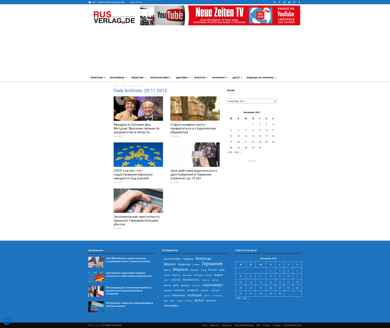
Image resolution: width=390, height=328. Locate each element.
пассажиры (215, 290)
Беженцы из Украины (260, 77)
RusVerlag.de (95, 325)
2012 (124, 86)
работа (207, 295)
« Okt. (230, 152)
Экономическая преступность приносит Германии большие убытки (137, 220)
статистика (217, 295)
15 (253, 135)
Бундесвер (184, 264)
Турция (167, 275)
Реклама (277, 325)
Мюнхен (195, 270)
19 (231, 141)
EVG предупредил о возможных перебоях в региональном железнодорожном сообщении (128, 290)
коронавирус (213, 284)
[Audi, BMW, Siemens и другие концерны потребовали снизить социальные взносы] (96, 262)
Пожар (203, 270)
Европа (167, 270)
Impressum (227, 325)
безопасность (191, 279)
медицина (168, 290)
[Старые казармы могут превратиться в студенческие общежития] (195, 108)
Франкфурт (219, 77)
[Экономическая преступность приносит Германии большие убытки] (138, 200)
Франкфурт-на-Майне (203, 275)
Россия (212, 269)
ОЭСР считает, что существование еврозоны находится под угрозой (133, 174)
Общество (137, 77)
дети (176, 285)
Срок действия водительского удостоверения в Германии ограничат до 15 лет (193, 174)
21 (246, 141)
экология (211, 300)
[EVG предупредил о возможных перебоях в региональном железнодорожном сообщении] (96, 291)
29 (253, 147)
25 (273, 141)
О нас (204, 325)
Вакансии (214, 325)
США (222, 269)
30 (260, 147)
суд (165, 300)
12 (231, 135)
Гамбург (196, 264)
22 (253, 141)
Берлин (170, 263)
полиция (194, 295)
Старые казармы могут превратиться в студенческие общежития (193, 128)
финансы (188, 300)
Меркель (180, 269)
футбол (199, 300)
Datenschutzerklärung (243, 325)
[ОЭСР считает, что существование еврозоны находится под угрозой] (138, 154)
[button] (274, 2)
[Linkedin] (289, 2)
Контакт (266, 325)
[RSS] (294, 2)
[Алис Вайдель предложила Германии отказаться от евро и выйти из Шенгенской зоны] (96, 276)
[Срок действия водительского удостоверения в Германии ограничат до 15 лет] (195, 154)
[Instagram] (284, 2)
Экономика (117, 77)
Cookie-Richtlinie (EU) (293, 325)
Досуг (236, 77)
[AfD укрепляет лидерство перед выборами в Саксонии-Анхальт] (96, 306)
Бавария (188, 258)
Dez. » (238, 152)
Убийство (176, 275)
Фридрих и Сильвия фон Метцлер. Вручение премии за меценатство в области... (136, 128)
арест (166, 280)
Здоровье (181, 77)
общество (204, 290)
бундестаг (206, 280)
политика (178, 295)
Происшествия (159, 77)
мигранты (179, 290)
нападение (192, 290)
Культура (199, 77)
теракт (172, 300)
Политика (96, 77)
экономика (171, 305)
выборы (215, 280)
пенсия (167, 295)
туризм (180, 300)
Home (116, 86)
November (133, 86)
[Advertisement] (195, 51)
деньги (167, 285)
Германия (212, 263)
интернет (196, 285)
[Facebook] (279, 2)
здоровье (185, 285)
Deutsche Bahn (172, 258)
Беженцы (203, 258)
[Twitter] (299, 2)
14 (246, 135)
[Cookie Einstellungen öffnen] (6, 324)
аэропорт (176, 279)
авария (218, 274)
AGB (258, 325)
